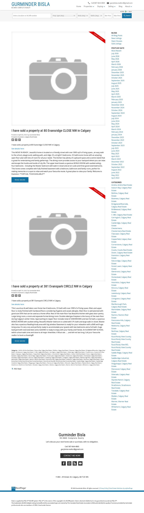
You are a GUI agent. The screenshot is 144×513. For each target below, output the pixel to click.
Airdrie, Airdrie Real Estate (26, 350)
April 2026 (115, 61)
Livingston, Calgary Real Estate (71, 357)
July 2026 (114, 53)
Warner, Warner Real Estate (74, 365)
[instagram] (69, 463)
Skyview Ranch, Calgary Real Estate (92, 363)
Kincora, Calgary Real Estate (36, 357)
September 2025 (117, 80)
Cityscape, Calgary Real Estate (24, 354)
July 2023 (114, 148)
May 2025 (115, 91)
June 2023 (115, 151)
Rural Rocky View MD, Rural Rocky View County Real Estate (60, 361)
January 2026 (116, 70)
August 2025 (116, 83)
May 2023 (115, 153)
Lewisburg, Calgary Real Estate (53, 357)
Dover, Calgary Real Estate (93, 354)
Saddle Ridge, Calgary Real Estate (86, 361)
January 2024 (116, 135)
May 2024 (115, 124)
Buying (100, 6)
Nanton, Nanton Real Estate (37, 359)
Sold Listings (116, 43)
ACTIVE (122, 11)
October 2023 (116, 143)
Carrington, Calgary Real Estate (58, 352)
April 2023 (115, 156)
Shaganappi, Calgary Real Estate (37, 363)
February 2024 (117, 132)
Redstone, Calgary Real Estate (75, 359)
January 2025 (116, 102)
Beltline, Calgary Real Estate (61, 350)
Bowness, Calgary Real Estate (77, 350)
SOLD (130, 11)
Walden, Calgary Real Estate (57, 365)
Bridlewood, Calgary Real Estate (25, 352)
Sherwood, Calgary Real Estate (55, 363)
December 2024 (117, 105)
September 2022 (117, 167)
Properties (88, 6)
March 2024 (116, 129)
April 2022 (115, 178)
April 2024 (115, 126)
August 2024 (116, 116)
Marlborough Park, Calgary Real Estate (91, 357)
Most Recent (116, 51)
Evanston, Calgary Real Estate (27, 137)
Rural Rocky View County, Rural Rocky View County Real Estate (121, 339)
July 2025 (114, 86)
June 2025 (115, 89)
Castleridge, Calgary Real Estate (76, 352)
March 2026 (116, 64)
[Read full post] (58, 80)
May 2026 (115, 59)
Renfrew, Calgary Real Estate (92, 359)
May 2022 (115, 175)
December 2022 (117, 162)
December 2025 (117, 72)
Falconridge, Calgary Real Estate (37, 356)
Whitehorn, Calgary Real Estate (91, 365)
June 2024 (115, 121)
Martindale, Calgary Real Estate (20, 359)
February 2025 (117, 99)
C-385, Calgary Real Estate (42, 352)
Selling (111, 6)
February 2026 (117, 67)
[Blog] (75, 463)
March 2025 (116, 97)
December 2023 (117, 137)
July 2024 (114, 118)
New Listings (116, 38)
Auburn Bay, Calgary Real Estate (43, 350)
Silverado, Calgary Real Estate (73, 363)
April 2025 (115, 94)
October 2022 (116, 164)
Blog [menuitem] (120, 6)
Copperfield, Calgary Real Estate (42, 354)
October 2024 (116, 110)
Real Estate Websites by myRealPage (121, 488)
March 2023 (116, 159)
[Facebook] (64, 463)
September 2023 (117, 145)
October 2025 (116, 78)
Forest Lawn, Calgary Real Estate (56, 356)
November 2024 (117, 107)
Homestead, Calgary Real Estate (93, 356)
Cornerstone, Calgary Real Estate (61, 354)
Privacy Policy (104, 488)
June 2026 (115, 56)
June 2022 (115, 172)
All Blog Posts (116, 35)
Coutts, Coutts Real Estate (78, 354)
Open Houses (116, 41)
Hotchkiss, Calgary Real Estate (19, 357)
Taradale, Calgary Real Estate (41, 365)
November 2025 (117, 75)
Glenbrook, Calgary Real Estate (74, 356)
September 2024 (117, 113)
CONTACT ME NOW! (72, 455)
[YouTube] (80, 463)
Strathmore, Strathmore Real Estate (21, 365)
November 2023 (117, 140)
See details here (17, 148)
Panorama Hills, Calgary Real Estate (56, 359)
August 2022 (116, 170)
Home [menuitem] (78, 6)
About (127, 6)
